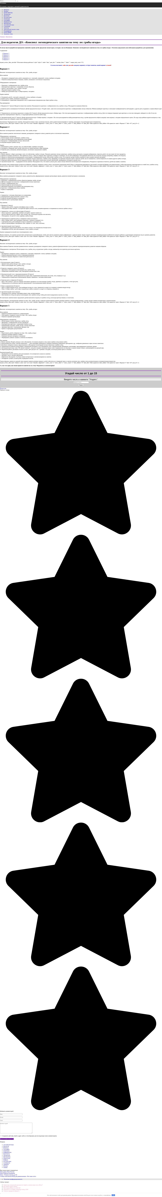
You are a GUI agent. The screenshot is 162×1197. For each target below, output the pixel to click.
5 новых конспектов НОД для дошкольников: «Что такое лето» (18, 1176)
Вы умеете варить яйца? (10, 1186)
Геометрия (7, 19)
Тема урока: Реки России (7, 1172)
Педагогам (3, 388)
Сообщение (6, 1163)
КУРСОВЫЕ (7, 32)
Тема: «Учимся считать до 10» (8, 1175)
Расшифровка (8, 31)
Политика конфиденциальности (13, 1179)
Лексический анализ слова (11, 29)
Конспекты (6, 1154)
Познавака (3, 3)
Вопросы (6, 9)
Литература (7, 14)
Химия (5, 1167)
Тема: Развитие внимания (7, 1173)
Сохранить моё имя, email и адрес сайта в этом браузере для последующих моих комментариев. (29, 1136)
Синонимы (7, 26)
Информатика (8, 22)
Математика (7, 23)
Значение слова (8, 34)
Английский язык (9, 25)
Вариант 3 (6, 56)
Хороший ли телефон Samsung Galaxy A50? (15, 1189)
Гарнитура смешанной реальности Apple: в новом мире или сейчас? (23, 1185)
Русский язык (8, 17)
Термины (6, 1164)
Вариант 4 (6, 58)
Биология (6, 15)
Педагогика (6, 1158)
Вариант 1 (6, 53)
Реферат (5, 1160)
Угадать (81, 385)
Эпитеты (6, 28)
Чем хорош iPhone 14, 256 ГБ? (12, 1188)
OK (113, 1195)
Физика (6, 11)
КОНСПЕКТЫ (8, 12)
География (7, 20)
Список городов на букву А (11, 1191)
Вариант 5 (6, 59)
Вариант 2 (6, 55)
